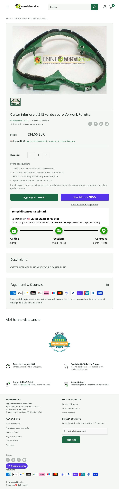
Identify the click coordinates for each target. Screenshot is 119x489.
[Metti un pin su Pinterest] (96, 124)
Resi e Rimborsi (68, 412)
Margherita (25, 385)
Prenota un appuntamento (17, 428)
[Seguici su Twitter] (13, 460)
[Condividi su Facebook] (90, 124)
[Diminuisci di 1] (31, 155)
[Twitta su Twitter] (101, 124)
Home (8, 18)
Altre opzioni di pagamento (84, 204)
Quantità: (15, 155)
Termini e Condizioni (71, 408)
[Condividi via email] (107, 124)
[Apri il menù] (7, 7)
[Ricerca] (94, 7)
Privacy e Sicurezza (70, 404)
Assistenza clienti (13, 423)
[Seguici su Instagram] (19, 460)
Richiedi (71, 439)
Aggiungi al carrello (34, 197)
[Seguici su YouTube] (24, 460)
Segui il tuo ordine (13, 436)
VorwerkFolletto (19, 120)
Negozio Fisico (12, 432)
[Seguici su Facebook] (8, 460)
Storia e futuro (12, 440)
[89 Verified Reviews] (59, 353)
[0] (111, 7)
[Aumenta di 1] (46, 155)
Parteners (10, 445)
